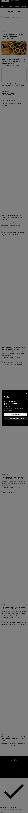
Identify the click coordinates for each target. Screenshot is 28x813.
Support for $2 (15, 414)
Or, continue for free (15, 423)
